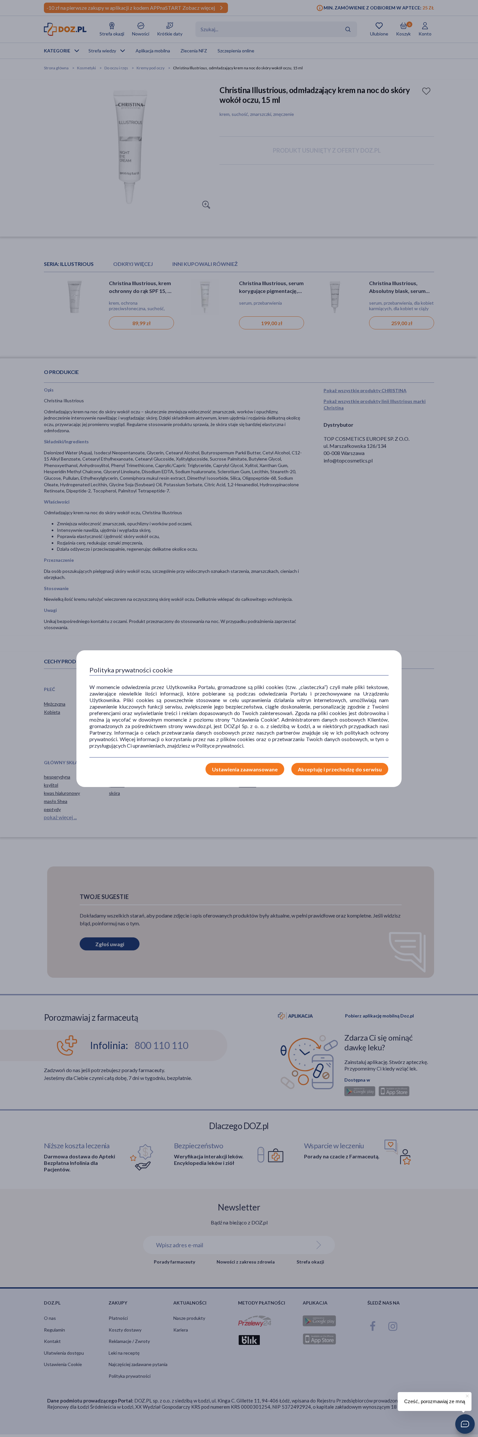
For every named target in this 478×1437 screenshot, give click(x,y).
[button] (465, 1424)
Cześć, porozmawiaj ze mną (434, 1401)
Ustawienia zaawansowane (245, 769)
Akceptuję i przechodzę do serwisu (340, 769)
